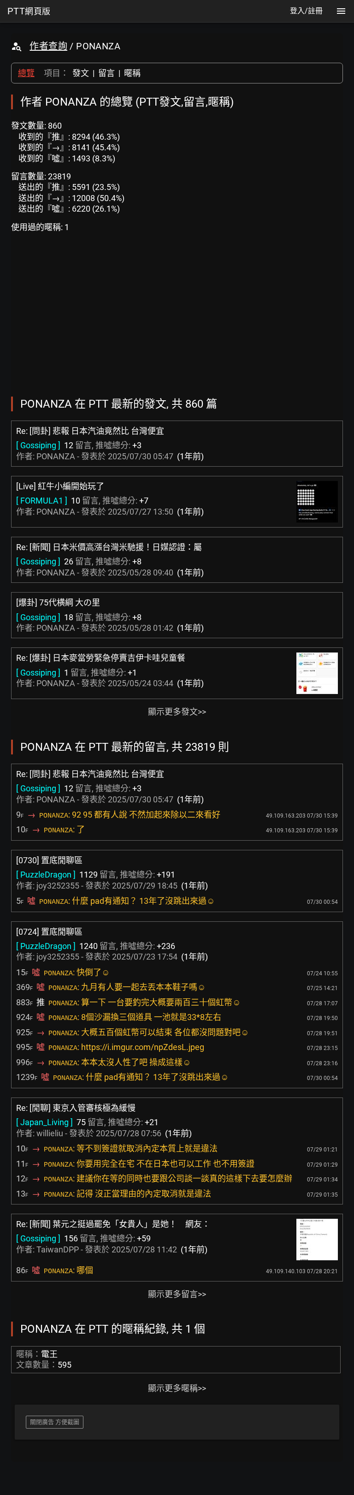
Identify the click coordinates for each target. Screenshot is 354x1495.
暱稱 (132, 73)
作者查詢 (48, 46)
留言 (106, 73)
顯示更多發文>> (177, 712)
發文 (80, 73)
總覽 (26, 73)
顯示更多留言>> (177, 1294)
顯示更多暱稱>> (177, 1388)
